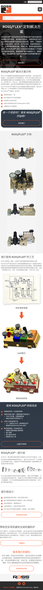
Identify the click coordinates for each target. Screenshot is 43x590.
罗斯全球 (5, 587)
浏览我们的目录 (21, 515)
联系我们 (21, 63)
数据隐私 (12, 587)
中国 (25, 2)
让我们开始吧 (21, 444)
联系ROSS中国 (21, 568)
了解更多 (21, 543)
